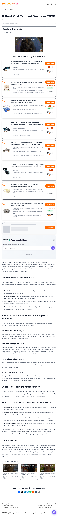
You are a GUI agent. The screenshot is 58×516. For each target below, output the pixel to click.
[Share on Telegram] (27, 492)
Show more (8, 32)
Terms (27, 513)
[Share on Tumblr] (36, 492)
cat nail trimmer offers (15, 434)
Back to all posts (8, 9)
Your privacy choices (41, 513)
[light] (55, 4)
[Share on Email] (39, 492)
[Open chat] (54, 512)
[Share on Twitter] (22, 492)
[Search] (52, 4)
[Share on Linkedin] (25, 492)
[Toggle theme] (53, 240)
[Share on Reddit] (33, 492)
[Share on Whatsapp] (30, 492)
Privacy (32, 513)
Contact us (51, 513)
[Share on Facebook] (19, 492)
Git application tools (22, 431)
